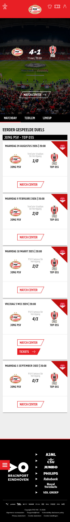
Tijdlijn (30, 118)
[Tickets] (57, 6)
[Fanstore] (50, 6)
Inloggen (65, 6)
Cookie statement (34, 516)
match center (28, 184)
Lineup (47, 118)
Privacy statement (18, 516)
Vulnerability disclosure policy (53, 512)
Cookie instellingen (51, 516)
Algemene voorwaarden (15, 512)
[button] (5, 465)
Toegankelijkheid (33, 512)
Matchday (10, 118)
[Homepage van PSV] (35, 9)
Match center (32, 95)
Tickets (24, 352)
